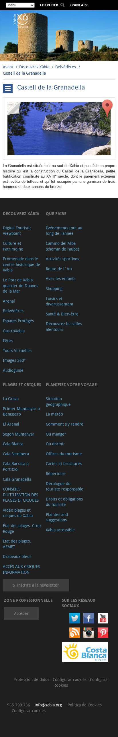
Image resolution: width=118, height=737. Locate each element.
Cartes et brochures (64, 463)
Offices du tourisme (64, 453)
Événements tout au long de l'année (64, 230)
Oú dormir (55, 443)
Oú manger (56, 434)
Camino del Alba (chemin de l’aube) (62, 246)
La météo (54, 414)
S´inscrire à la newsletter (36, 585)
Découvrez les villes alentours (64, 326)
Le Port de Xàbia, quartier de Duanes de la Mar (20, 285)
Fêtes (8, 340)
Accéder (21, 613)
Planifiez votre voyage (71, 384)
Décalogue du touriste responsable (64, 486)
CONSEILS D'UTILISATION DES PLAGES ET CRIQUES (21, 494)
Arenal (9, 301)
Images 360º (14, 360)
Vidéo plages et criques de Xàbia (18, 513)
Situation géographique (58, 401)
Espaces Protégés (18, 320)
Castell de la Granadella (24, 73)
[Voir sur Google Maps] (107, 108)
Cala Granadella (17, 479)
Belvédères (65, 66)
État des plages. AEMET (17, 543)
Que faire (56, 213)
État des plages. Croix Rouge (22, 528)
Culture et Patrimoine (13, 246)
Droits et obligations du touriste (64, 501)
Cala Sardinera (16, 453)
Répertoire (56, 473)
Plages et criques (22, 384)
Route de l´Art (59, 268)
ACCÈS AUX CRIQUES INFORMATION (21, 569)
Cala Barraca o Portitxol (16, 466)
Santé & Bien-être (62, 314)
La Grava (11, 398)
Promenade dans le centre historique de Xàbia (21, 264)
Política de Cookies (85, 705)
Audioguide (13, 370)
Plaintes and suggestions (57, 517)
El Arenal (11, 424)
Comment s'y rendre (64, 424)
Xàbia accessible (60, 530)
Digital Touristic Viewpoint (17, 230)
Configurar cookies (70, 679)
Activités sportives (62, 258)
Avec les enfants (60, 278)
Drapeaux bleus (17, 556)
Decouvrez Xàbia (34, 66)
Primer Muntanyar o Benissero (21, 411)
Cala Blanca (13, 443)
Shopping (54, 288)
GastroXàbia (14, 330)
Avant (8, 66)
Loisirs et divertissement (59, 301)
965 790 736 (18, 705)
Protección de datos (31, 679)
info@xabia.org (48, 705)
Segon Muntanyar (18, 434)
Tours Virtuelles (17, 350)
